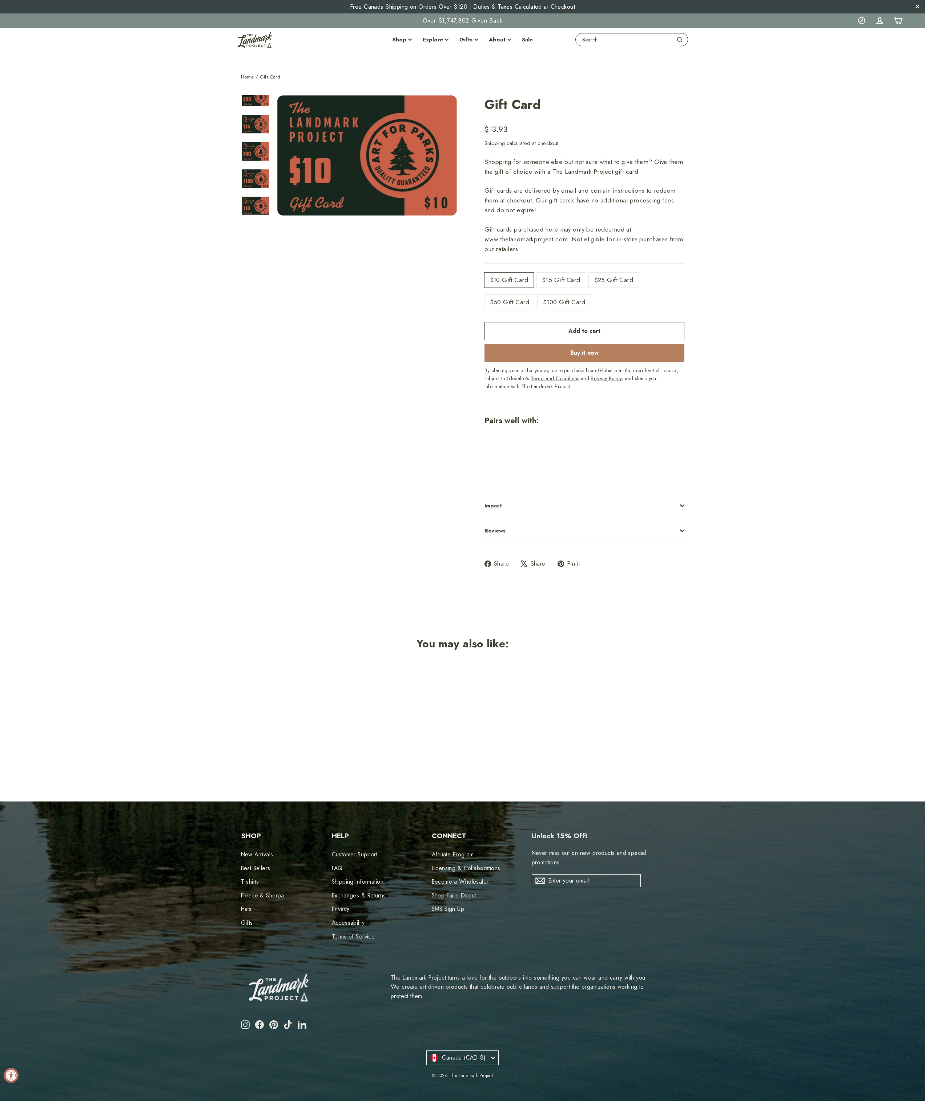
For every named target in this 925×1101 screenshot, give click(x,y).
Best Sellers (255, 868)
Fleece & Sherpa (262, 895)
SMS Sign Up (448, 909)
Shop (399, 40)
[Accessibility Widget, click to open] (11, 1075)
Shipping (494, 143)
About (497, 40)
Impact (493, 506)
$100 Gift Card (564, 302)
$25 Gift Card (614, 280)
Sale (527, 40)
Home (247, 76)
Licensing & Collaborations (466, 868)
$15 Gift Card (561, 280)
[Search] (679, 39)
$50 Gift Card (510, 302)
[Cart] (897, 20)
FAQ (337, 868)
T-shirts (250, 881)
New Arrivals (257, 854)
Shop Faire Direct (454, 895)
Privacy (341, 909)
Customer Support (355, 854)
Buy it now (584, 353)
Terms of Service (353, 936)
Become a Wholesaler (460, 881)
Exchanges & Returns (359, 895)
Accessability (348, 923)
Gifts (465, 40)
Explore (433, 40)
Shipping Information (358, 881)
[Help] (861, 20)
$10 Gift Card (509, 280)
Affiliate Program (453, 854)
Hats (246, 909)
